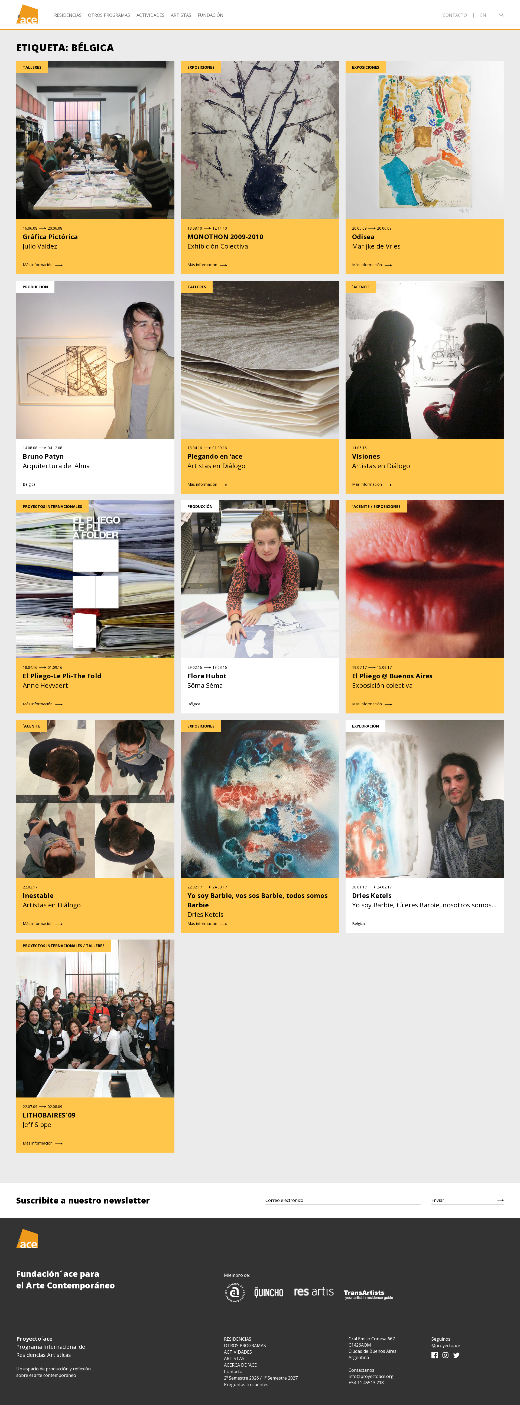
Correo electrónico (284, 1200)
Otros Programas (109, 15)
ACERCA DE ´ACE (240, 1365)
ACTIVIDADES (238, 1352)
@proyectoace (445, 1345)
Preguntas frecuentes (246, 1384)
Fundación (210, 15)
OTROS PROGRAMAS (245, 1345)
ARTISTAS (234, 1358)
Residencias (68, 15)
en (483, 15)
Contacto (455, 15)
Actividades (150, 15)
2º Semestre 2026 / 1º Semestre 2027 (261, 1378)
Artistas (181, 15)
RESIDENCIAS (237, 1339)
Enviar (437, 1200)
